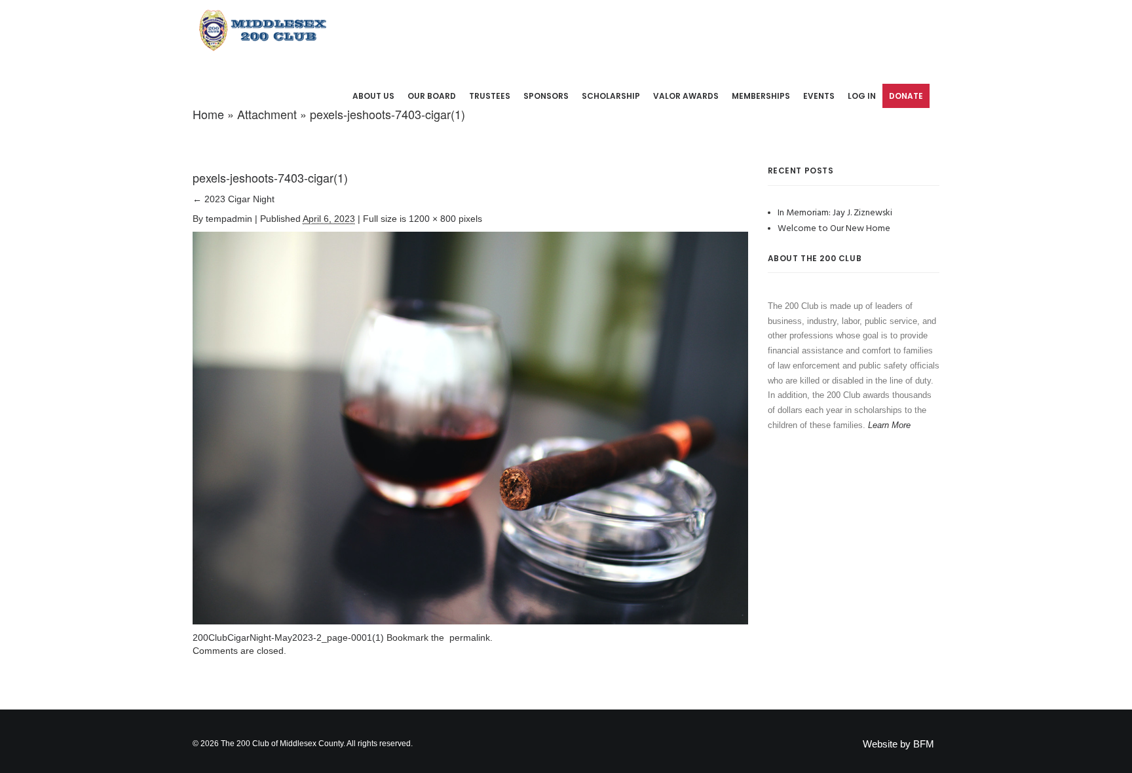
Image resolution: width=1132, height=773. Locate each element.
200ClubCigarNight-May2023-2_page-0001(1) (288, 637)
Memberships (761, 95)
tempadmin (229, 218)
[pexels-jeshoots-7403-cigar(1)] (470, 427)
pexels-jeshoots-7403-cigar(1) (270, 177)
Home (208, 113)
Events (819, 95)
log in (862, 95)
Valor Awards (686, 95)
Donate (906, 95)
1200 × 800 (432, 218)
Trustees (489, 95)
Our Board (431, 95)
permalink (467, 637)
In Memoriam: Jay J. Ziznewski (835, 213)
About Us (373, 95)
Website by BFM (898, 743)
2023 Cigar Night (233, 199)
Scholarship (611, 95)
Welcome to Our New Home (834, 228)
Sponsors (546, 95)
